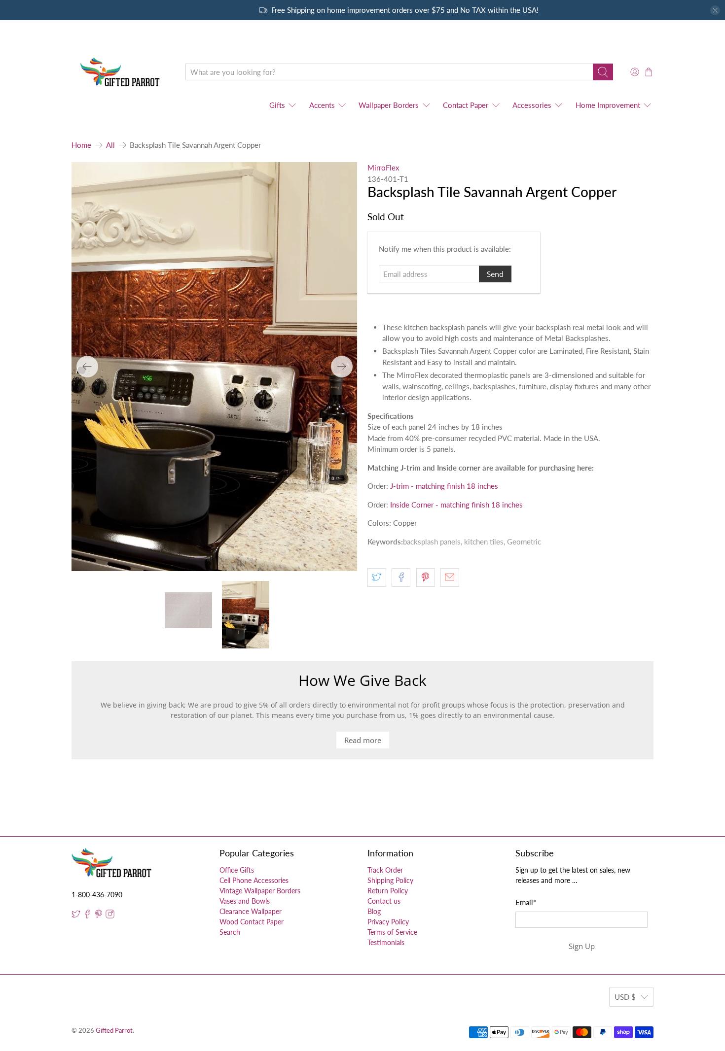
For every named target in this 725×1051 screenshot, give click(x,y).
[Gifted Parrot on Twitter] (76, 916)
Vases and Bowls (244, 901)
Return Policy (387, 890)
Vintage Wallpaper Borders (259, 890)
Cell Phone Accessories (254, 880)
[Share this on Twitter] (376, 577)
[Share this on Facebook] (401, 577)
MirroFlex (383, 167)
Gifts (277, 105)
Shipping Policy (390, 880)
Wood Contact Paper (251, 921)
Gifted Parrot (114, 1030)
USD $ (625, 996)
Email (525, 902)
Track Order (385, 870)
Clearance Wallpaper (250, 911)
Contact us (383, 901)
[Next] (342, 366)
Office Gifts (236, 870)
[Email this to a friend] (449, 577)
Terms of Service (392, 932)
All (110, 145)
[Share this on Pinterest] (425, 577)
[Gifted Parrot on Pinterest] (98, 916)
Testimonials (385, 942)
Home (81, 145)
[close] (715, 10)
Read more (362, 740)
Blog (374, 911)
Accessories (531, 105)
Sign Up (582, 946)
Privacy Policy (388, 921)
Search (229, 932)
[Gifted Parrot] (121, 72)
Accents (322, 105)
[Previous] (87, 366)
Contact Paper (465, 105)
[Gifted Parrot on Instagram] (110, 916)
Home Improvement (608, 105)
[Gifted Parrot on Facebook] (87, 916)
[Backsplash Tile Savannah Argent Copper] (215, 366)
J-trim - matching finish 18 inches (444, 485)
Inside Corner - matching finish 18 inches (456, 504)
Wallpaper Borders (389, 105)
